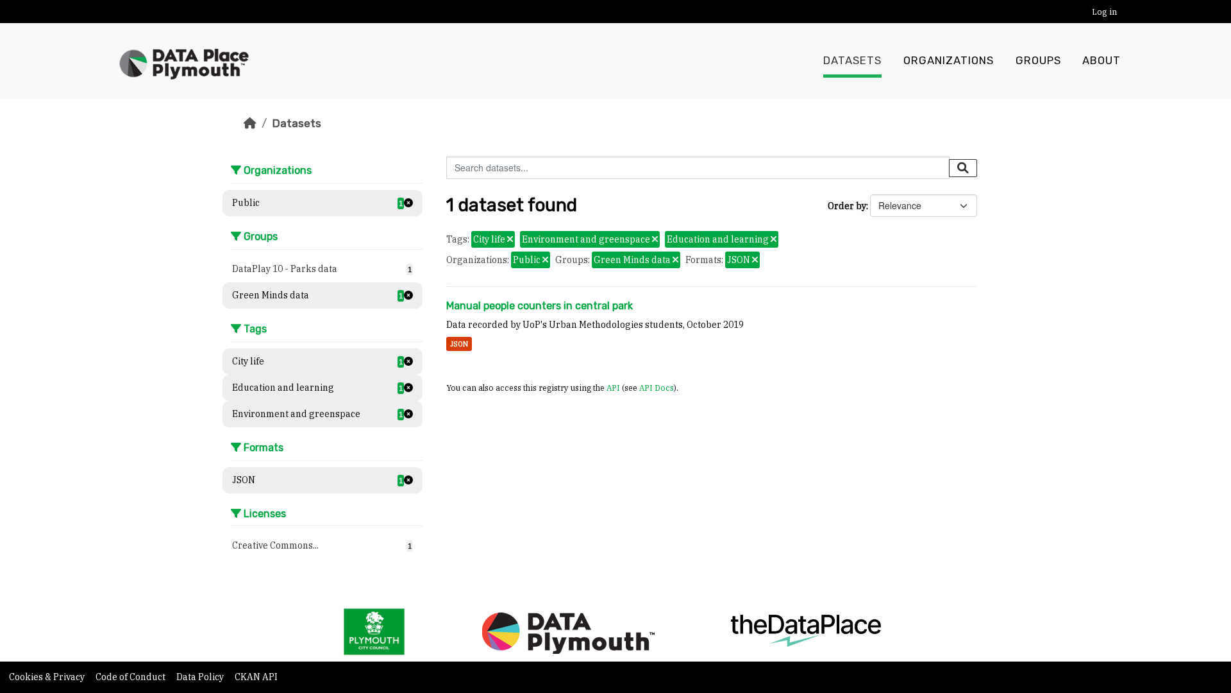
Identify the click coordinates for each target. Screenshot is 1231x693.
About (1101, 61)
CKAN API (256, 677)
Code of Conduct (131, 677)
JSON (459, 343)
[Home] (250, 123)
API (613, 387)
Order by (847, 206)
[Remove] (510, 239)
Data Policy (201, 677)
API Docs (656, 387)
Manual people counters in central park (539, 306)
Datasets (852, 61)
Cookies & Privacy (48, 677)
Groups (1038, 61)
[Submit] (963, 168)
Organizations (948, 61)
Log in (1104, 11)
